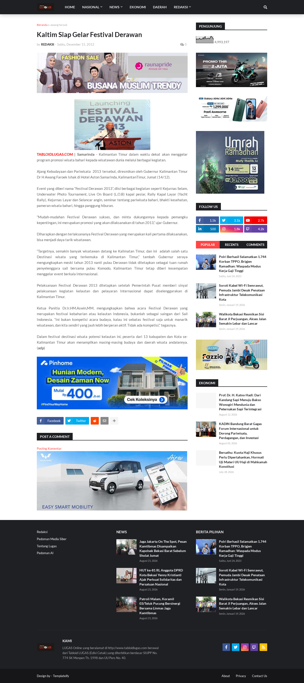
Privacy (241, 676)
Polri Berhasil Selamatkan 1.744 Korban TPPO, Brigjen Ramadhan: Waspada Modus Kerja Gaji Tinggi (242, 264)
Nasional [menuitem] (90, 7)
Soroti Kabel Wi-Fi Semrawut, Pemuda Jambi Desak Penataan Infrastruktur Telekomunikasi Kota (242, 292)
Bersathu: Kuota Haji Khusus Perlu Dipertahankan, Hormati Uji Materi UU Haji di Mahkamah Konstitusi (243, 459)
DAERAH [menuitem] (160, 7)
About (226, 676)
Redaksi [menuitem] (181, 7)
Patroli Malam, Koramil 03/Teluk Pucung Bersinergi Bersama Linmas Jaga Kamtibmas (159, 606)
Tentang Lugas (47, 546)
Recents (231, 245)
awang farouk (58, 25)
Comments (255, 245)
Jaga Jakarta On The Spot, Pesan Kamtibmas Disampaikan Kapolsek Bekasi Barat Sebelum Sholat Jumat (163, 548)
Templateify (61, 676)
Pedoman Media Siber (51, 539)
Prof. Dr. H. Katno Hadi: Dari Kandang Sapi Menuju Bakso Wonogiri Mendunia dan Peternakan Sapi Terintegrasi (240, 402)
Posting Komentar (49, 448)
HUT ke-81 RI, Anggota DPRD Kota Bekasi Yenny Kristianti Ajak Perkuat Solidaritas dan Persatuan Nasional (161, 577)
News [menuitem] (114, 7)
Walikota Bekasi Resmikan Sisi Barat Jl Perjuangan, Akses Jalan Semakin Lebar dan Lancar (242, 318)
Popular (208, 245)
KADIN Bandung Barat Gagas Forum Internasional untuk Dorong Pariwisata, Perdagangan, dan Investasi (240, 431)
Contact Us (259, 676)
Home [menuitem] (70, 7)
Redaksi (42, 532)
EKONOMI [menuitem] (138, 7)
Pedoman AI (45, 553)
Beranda (42, 25)
